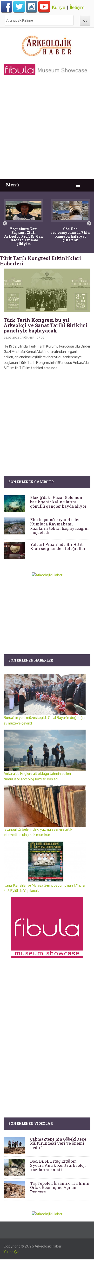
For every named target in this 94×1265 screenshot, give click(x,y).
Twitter (19, 6)
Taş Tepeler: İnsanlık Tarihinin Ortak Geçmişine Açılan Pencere (59, 1187)
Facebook (6, 6)
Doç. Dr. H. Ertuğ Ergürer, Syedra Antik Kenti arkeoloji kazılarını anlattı (58, 1165)
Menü (12, 185)
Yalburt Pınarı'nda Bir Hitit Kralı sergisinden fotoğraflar (57, 546)
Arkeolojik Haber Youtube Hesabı (44, 6)
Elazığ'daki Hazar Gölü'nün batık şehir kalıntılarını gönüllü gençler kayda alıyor (58, 501)
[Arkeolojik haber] (47, 45)
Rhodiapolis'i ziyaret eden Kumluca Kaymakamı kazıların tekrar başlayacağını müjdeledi (59, 526)
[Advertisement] (47, 129)
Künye (58, 7)
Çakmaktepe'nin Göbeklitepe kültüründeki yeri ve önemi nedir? (58, 1143)
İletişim (77, 7)
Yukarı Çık (12, 1251)
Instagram (31, 6)
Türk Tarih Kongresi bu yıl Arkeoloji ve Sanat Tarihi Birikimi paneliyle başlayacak (46, 325)
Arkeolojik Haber (48, 1246)
